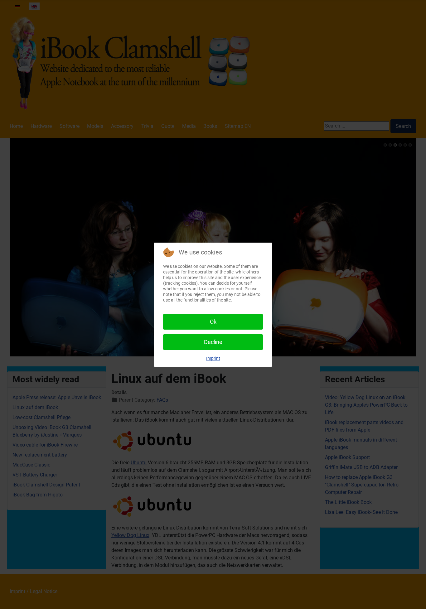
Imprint (213, 358)
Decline (213, 342)
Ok (213, 321)
